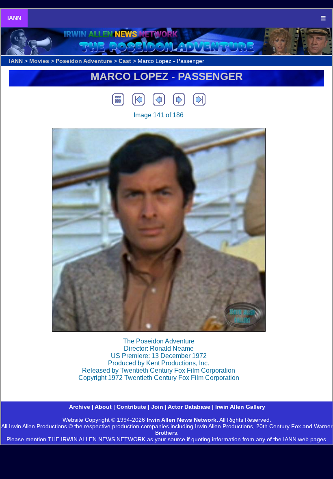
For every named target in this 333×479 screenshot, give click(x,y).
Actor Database (189, 406)
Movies (39, 61)
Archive (79, 406)
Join (157, 406)
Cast (125, 61)
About (103, 406)
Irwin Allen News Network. (182, 419)
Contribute (131, 406)
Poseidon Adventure (84, 61)
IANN (14, 18)
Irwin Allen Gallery (240, 406)
